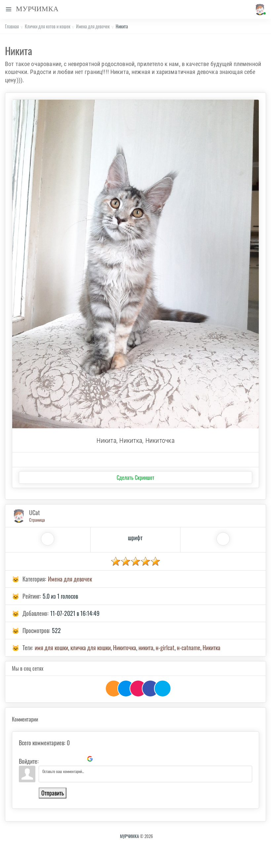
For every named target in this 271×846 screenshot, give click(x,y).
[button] (259, 9)
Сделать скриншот (135, 477)
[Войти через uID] (45, 759)
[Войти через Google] (90, 759)
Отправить (52, 793)
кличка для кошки (90, 647)
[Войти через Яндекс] (79, 759)
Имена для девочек (93, 26)
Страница (37, 519)
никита (145, 647)
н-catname (188, 647)
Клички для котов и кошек (47, 26)
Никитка (211, 647)
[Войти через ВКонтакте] (56, 759)
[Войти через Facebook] (67, 759)
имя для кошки (51, 647)
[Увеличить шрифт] (47, 539)
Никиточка (124, 647)
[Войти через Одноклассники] (101, 759)
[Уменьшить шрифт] (223, 539)
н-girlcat (165, 647)
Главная (12, 26)
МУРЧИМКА (129, 836)
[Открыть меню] (8, 9)
